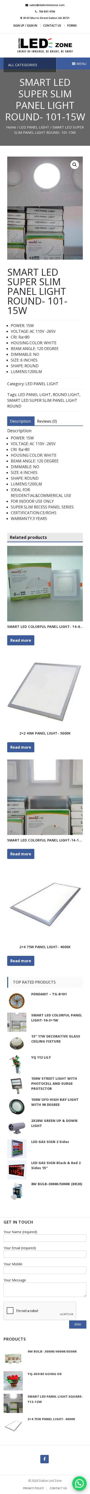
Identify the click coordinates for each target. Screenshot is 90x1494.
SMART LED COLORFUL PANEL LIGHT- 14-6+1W (47, 626)
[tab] (20, 421)
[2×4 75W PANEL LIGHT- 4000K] (45, 904)
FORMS (72, 25)
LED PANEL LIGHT (34, 127)
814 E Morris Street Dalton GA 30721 (46, 18)
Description (20, 421)
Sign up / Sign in (25, 25)
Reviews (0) (47, 421)
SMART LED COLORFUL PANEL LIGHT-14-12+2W (48, 840)
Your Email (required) (20, 1248)
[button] (79, 1483)
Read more (20, 640)
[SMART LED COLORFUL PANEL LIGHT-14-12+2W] (45, 797)
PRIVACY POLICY (33, 1488)
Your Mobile (13, 1264)
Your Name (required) (20, 1232)
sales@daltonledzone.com (47, 5)
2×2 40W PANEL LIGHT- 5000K (45, 733)
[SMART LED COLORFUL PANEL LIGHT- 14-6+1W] (45, 583)
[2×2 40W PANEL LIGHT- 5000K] (45, 690)
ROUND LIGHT (66, 394)
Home (11, 127)
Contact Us (52, 25)
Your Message (15, 1280)
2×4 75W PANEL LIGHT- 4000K (45, 947)
